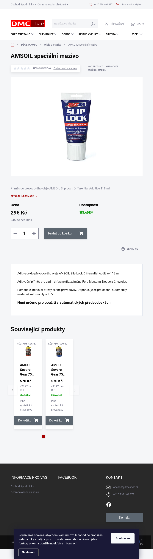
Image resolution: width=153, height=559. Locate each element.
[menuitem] (23, 34)
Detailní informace (22, 196)
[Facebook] (108, 504)
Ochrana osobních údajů (52, 4)
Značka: (97, 70)
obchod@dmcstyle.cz (125, 487)
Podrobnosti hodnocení (65, 68)
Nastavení (28, 552)
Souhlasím (123, 538)
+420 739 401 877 (123, 494)
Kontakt (124, 517)
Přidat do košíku (60, 233)
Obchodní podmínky (22, 4)
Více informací (66, 543)
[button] (43, 436)
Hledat (93, 23)
